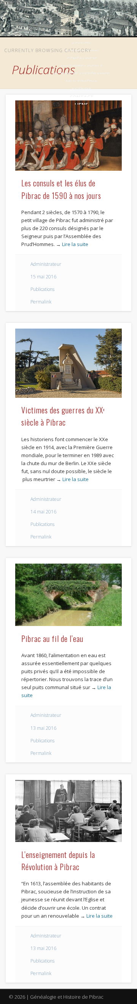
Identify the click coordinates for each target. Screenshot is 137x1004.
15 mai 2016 (43, 276)
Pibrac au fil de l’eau (52, 638)
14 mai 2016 (43, 511)
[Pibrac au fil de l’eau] (68, 595)
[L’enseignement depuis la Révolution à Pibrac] (68, 811)
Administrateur (45, 264)
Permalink (40, 302)
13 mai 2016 (43, 728)
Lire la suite (75, 244)
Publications (42, 289)
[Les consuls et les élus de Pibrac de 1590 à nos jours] (68, 135)
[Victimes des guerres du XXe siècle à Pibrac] (68, 363)
